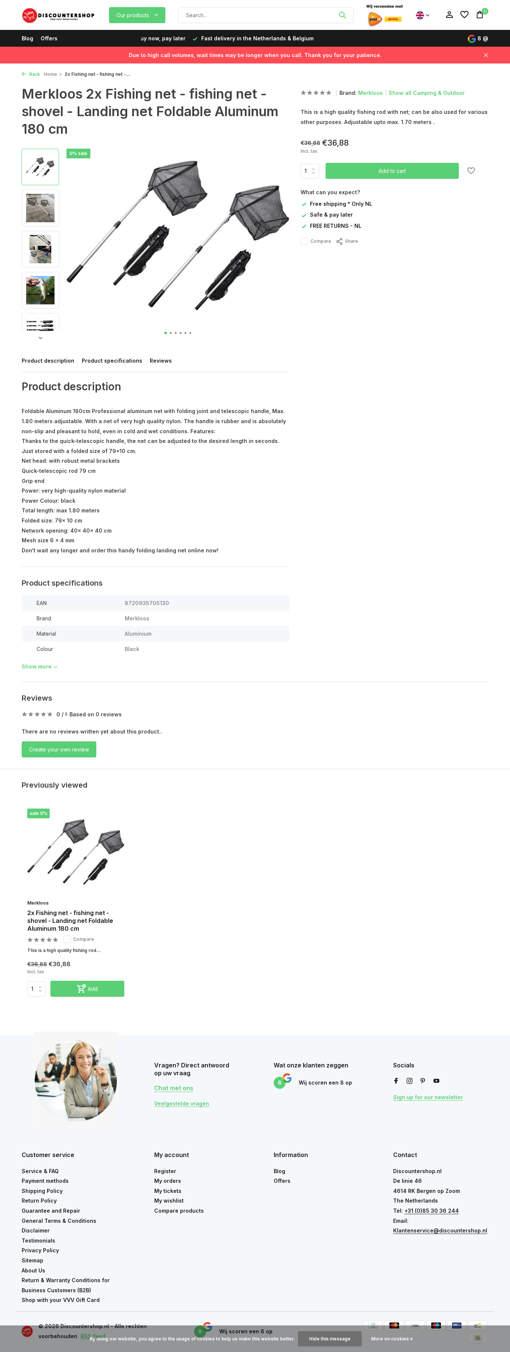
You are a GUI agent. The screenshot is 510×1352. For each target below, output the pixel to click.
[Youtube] (436, 1081)
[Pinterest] (423, 1081)
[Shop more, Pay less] (59, 15)
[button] (165, 333)
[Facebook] (396, 1081)
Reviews (161, 360)
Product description (48, 360)
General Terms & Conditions (59, 1221)
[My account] (449, 15)
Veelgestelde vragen (181, 1103)
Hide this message (330, 1339)
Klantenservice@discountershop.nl (440, 1230)
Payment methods (45, 1181)
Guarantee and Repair (51, 1210)
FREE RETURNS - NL (335, 226)
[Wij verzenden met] (384, 15)
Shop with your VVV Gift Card (61, 1300)
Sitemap (32, 1260)
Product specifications (112, 360)
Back (34, 74)
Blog (27, 38)
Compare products (179, 1210)
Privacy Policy (40, 1250)
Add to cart (392, 171)
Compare (320, 241)
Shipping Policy (42, 1191)
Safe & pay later (331, 214)
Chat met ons (173, 1088)
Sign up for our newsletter (428, 1097)
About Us (33, 1270)
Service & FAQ (40, 1171)
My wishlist (169, 1200)
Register (165, 1171)
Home (50, 74)
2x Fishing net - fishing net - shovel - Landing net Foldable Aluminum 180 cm (70, 920)
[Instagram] (410, 1081)
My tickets (167, 1191)
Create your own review (59, 749)
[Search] (342, 15)
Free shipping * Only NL (341, 204)
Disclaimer (36, 1230)
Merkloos (370, 93)
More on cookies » (392, 1339)
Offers (49, 38)
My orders (167, 1181)
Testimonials (38, 1240)
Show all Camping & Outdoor (427, 93)
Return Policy (39, 1200)
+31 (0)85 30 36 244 (431, 1210)
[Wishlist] (464, 14)
